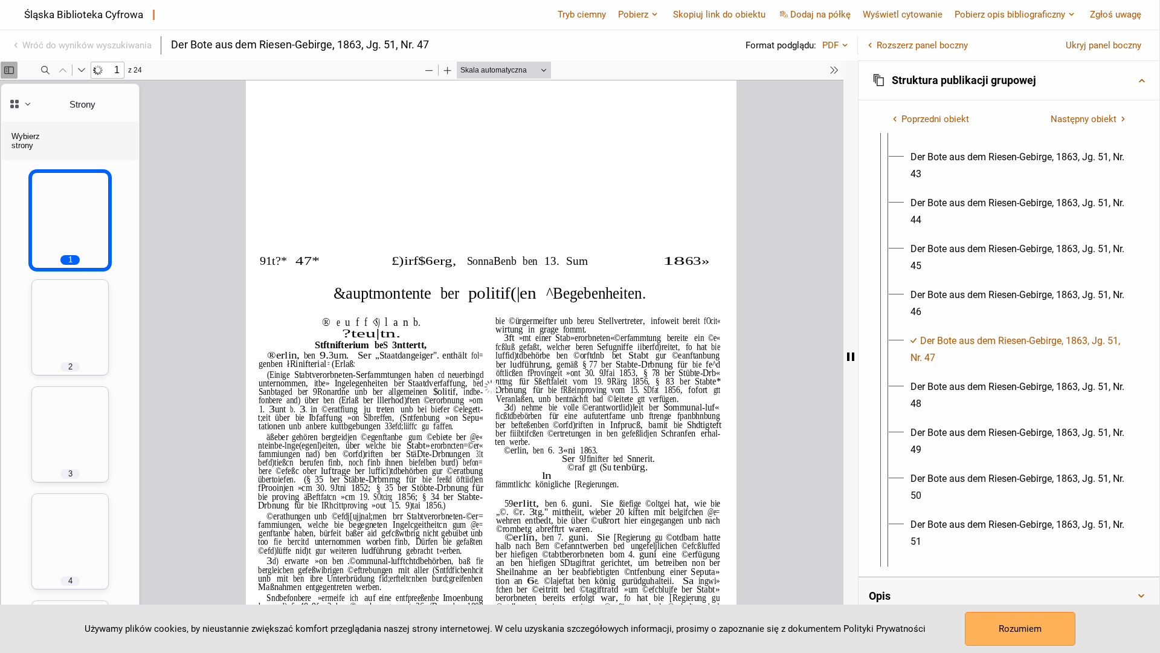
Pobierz (633, 14)
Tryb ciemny (582, 14)
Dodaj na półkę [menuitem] (820, 14)
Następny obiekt (1083, 119)
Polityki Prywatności (884, 628)
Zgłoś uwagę (1115, 14)
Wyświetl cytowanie (902, 14)
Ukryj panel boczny (1103, 45)
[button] (1009, 80)
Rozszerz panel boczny (922, 45)
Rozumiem (1020, 628)
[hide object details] (850, 356)
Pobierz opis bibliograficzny (1010, 14)
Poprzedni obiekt (935, 119)
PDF (830, 45)
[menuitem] (1020, 165)
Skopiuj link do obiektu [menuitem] (719, 14)
